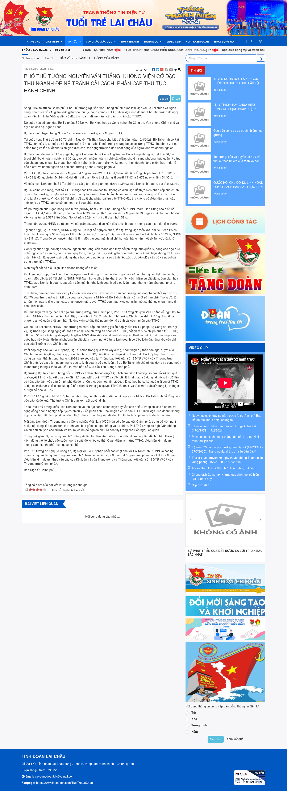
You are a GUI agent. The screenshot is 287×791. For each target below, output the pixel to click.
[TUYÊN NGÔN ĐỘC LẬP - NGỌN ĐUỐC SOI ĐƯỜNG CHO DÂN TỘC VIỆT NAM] (199, 88)
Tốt (193, 712)
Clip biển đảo (200, 485)
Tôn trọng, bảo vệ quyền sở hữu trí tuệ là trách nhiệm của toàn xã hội (236, 158)
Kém (194, 731)
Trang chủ (32, 58)
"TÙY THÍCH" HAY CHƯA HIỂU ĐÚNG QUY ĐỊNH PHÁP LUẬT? (145, 50)
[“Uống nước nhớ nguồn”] (225, 520)
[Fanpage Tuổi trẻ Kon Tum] (225, 318)
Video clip (198, 347)
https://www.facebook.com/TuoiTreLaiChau (64, 782)
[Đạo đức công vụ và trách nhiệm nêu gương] (199, 140)
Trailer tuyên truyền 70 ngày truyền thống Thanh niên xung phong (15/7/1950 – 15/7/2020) (227, 459)
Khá (194, 719)
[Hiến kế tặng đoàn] (225, 264)
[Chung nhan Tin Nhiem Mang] (249, 777)
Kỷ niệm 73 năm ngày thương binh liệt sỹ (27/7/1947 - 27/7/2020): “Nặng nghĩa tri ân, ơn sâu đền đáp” (227, 449)
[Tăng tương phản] (179, 69)
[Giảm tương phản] (175, 69)
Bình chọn (215, 739)
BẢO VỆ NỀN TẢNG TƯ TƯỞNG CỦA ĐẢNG (89, 58)
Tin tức (49, 58)
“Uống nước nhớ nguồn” (206, 551)
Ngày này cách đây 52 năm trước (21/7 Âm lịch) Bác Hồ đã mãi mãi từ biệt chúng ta (226, 417)
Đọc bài (164, 98)
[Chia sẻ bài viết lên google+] (161, 69)
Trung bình (199, 725)
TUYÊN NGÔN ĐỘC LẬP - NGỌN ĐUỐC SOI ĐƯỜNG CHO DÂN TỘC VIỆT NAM (237, 81)
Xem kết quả (235, 739)
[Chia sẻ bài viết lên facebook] (153, 69)
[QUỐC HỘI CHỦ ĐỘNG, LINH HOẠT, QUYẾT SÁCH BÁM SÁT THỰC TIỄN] (199, 192)
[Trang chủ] (143, 18)
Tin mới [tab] (196, 70)
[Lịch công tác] (225, 220)
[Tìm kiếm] (252, 41)
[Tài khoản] (260, 41)
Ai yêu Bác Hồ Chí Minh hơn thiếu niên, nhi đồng (224, 468)
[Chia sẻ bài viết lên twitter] (157, 69)
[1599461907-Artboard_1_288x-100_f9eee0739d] (225, 628)
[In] (166, 69)
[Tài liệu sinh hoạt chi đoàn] (225, 579)
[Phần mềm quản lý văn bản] (225, 606)
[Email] (171, 69)
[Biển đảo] (225, 671)
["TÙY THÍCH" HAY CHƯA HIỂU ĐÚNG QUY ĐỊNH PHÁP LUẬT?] (199, 114)
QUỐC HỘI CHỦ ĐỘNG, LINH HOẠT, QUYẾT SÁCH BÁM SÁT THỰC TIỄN (238, 184)
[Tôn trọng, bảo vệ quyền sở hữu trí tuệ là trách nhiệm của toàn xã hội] (199, 166)
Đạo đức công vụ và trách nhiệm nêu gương (231, 50)
